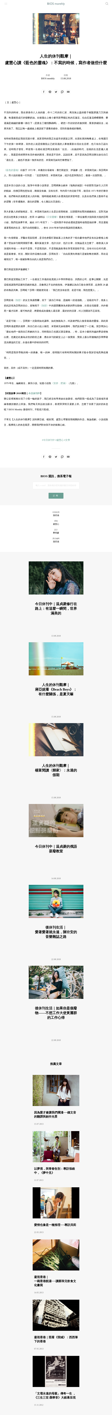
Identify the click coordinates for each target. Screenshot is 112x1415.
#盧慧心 (59, 440)
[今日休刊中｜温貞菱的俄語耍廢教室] (56, 840)
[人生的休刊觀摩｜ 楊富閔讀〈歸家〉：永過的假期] (56, 759)
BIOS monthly (48, 78)
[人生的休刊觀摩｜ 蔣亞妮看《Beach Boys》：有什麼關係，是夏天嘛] (56, 678)
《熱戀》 (18, 300)
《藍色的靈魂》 (12, 170)
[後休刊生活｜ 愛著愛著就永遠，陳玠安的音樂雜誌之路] (56, 921)
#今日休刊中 (48, 440)
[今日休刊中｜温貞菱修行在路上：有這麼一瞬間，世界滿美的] (56, 598)
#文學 (67, 440)
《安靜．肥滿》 (59, 383)
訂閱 (56, 496)
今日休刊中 (34, 393)
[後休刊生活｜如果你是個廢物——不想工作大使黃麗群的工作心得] (56, 1002)
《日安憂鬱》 (52, 217)
